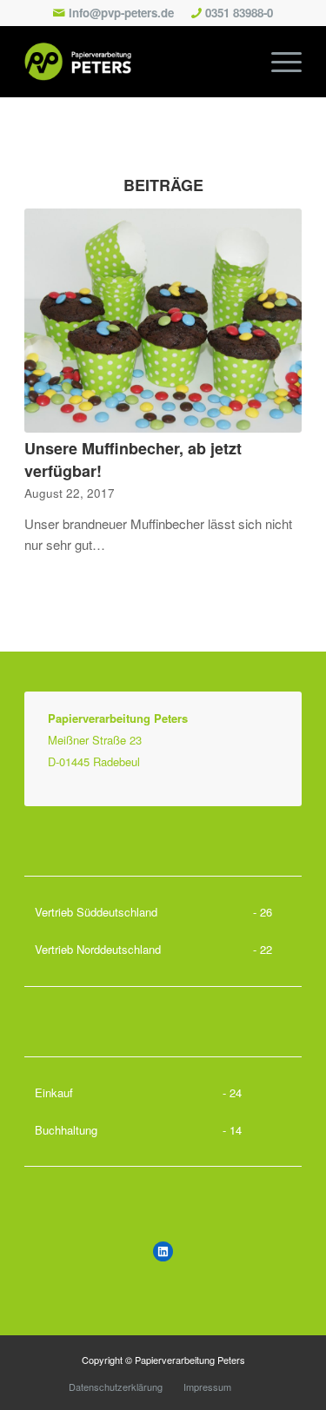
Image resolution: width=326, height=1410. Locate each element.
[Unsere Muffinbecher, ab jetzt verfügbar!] (163, 321)
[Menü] (278, 61)
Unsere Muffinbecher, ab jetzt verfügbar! (133, 459)
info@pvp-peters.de (121, 12)
